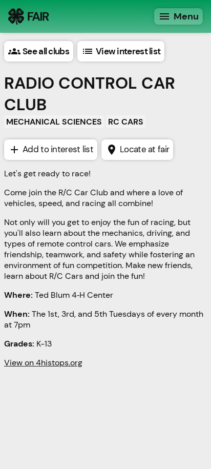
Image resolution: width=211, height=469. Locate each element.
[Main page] (28, 16)
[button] (38, 51)
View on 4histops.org (43, 362)
